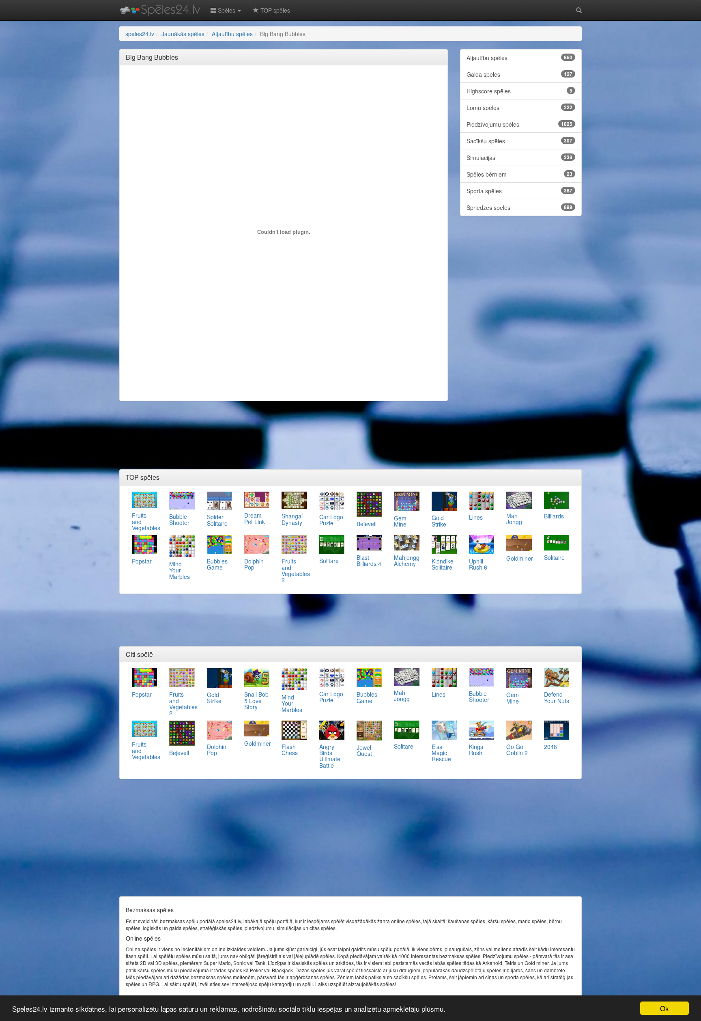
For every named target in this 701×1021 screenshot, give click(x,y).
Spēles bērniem (519, 174)
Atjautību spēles (519, 58)
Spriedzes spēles (519, 207)
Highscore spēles (519, 91)
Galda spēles (519, 74)
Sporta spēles (519, 191)
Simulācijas (519, 157)
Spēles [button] (226, 10)
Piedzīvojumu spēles (519, 124)
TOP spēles (274, 10)
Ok (664, 1008)
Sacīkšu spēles (519, 141)
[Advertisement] (283, 89)
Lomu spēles (519, 108)
